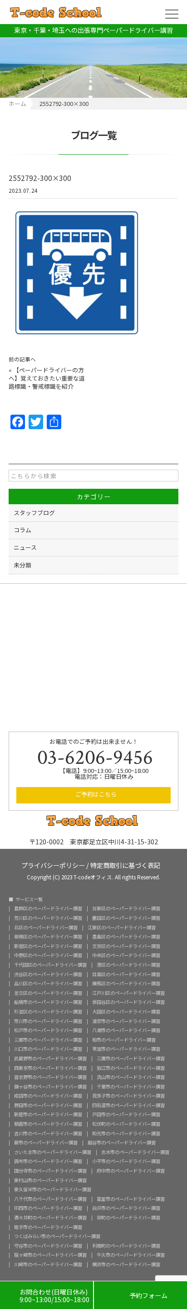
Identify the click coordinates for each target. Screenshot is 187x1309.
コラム (22, 530)
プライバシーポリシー (53, 864)
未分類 (22, 565)
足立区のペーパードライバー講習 (48, 993)
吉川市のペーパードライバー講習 (48, 1133)
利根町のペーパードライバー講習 (126, 1246)
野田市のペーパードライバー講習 (48, 1105)
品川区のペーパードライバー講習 (48, 983)
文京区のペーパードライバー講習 (126, 946)
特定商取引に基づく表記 (125, 864)
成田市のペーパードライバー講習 (48, 1095)
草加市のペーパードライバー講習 (126, 1049)
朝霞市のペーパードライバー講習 (48, 1124)
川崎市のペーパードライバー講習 (48, 1264)
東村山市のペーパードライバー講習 (50, 1180)
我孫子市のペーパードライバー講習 (128, 1095)
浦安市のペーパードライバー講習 (126, 1021)
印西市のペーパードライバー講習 (48, 1208)
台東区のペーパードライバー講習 (126, 908)
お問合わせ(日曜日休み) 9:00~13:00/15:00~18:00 (46, 1295)
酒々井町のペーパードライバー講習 (50, 1217)
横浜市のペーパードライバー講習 (126, 1264)
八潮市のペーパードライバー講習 (126, 1030)
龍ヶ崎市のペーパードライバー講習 (50, 1255)
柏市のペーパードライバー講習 (124, 1040)
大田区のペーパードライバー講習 (126, 1011)
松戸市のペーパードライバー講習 (48, 1030)
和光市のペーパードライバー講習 (126, 1133)
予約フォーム (140, 1296)
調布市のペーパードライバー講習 (48, 1161)
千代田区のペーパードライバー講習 (50, 965)
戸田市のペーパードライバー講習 (126, 1114)
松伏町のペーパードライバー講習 (126, 1124)
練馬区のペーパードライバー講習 (126, 983)
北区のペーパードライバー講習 (46, 927)
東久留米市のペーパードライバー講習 (52, 1189)
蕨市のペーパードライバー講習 (46, 1142)
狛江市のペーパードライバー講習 (131, 1068)
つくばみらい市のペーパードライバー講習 (57, 1236)
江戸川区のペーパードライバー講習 (128, 993)
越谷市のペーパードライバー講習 (122, 1142)
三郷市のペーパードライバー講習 (48, 1040)
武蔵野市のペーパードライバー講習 (50, 1058)
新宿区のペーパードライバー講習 (48, 946)
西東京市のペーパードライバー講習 (50, 1068)
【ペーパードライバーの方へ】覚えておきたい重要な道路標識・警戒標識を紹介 (47, 378)
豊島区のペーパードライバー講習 (126, 936)
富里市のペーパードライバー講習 (131, 1199)
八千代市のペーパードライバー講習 (50, 1199)
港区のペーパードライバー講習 (128, 965)
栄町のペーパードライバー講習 (128, 1217)
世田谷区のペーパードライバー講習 (128, 1002)
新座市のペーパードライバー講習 (48, 1114)
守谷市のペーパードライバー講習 (48, 1246)
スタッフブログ (34, 512)
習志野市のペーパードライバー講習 (50, 1077)
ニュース (25, 547)
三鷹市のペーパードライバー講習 (131, 1058)
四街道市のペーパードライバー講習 (128, 1105)
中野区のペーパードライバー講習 (48, 955)
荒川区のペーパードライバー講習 (48, 918)
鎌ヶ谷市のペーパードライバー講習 (50, 1086)
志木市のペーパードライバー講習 (135, 1152)
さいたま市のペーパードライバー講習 (52, 1152)
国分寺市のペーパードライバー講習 (50, 1171)
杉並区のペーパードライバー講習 (48, 1011)
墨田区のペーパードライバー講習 (126, 918)
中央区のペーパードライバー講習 (126, 955)
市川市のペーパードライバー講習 (48, 1021)
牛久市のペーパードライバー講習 (131, 1255)
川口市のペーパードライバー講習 (48, 1049)
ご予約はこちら (96, 794)
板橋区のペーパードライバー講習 (48, 936)
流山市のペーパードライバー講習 (131, 1077)
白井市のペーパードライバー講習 (126, 1208)
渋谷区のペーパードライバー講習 (48, 974)
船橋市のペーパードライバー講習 (48, 1002)
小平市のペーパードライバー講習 (126, 1161)
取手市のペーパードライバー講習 (48, 1227)
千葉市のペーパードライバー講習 (131, 1086)
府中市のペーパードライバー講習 (131, 1171)
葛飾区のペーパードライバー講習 (48, 908)
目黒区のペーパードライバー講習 (126, 974)
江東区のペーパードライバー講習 (122, 927)
